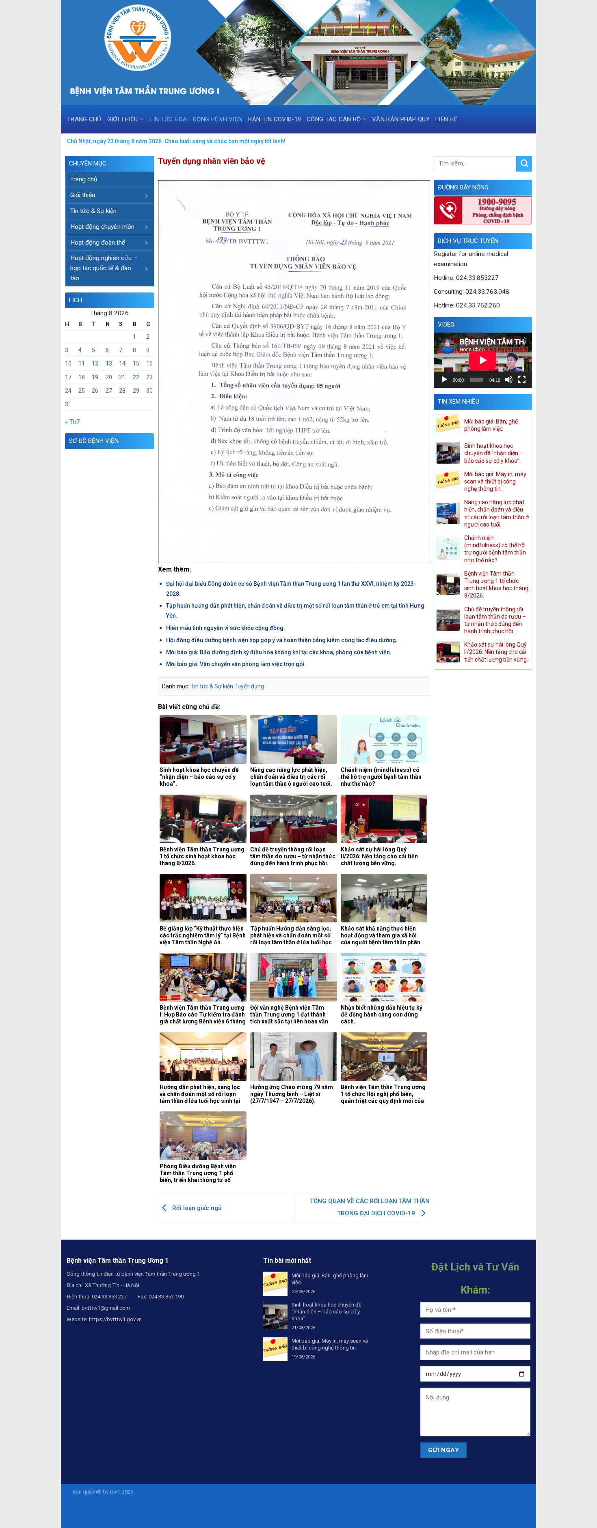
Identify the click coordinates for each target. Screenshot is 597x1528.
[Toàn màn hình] (522, 380)
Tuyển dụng (249, 686)
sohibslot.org (244, 1509)
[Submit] (524, 163)
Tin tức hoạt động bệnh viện (195, 119)
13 (109, 363)
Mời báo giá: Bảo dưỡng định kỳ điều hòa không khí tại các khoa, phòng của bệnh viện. (279, 652)
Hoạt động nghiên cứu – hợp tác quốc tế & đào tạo (103, 268)
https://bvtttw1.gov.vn (115, 1319)
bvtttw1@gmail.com (106, 1308)
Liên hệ (446, 119)
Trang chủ (84, 119)
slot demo (505, 1509)
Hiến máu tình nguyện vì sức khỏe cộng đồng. (225, 628)
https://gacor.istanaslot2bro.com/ (301, 1509)
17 (68, 377)
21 (122, 377)
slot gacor (426, 1509)
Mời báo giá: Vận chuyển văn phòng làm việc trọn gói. (236, 664)
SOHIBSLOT (333, 1492)
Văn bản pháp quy (401, 119)
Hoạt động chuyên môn (102, 226)
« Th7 (72, 422)
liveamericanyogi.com (469, 1492)
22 (136, 377)
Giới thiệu (122, 119)
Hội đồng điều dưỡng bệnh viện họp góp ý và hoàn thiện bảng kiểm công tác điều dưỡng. (282, 640)
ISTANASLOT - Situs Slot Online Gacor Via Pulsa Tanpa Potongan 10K (214, 1492)
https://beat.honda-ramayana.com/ (473, 1500)
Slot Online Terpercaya (306, 1517)
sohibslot (307, 1492)
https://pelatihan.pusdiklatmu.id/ (204, 1500)
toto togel (377, 1509)
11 (81, 363)
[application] (483, 360)
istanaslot (406, 1492)
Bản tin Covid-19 (274, 119)
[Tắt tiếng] (509, 380)
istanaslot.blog (88, 1509)
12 (95, 363)
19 (95, 377)
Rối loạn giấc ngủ (196, 1208)
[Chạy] (444, 380)
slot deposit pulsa (118, 1500)
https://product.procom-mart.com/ (366, 1500)
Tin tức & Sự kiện (93, 211)
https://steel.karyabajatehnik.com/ (284, 1500)
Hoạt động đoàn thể (97, 242)
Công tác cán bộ (334, 119)
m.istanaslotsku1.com (465, 1509)
